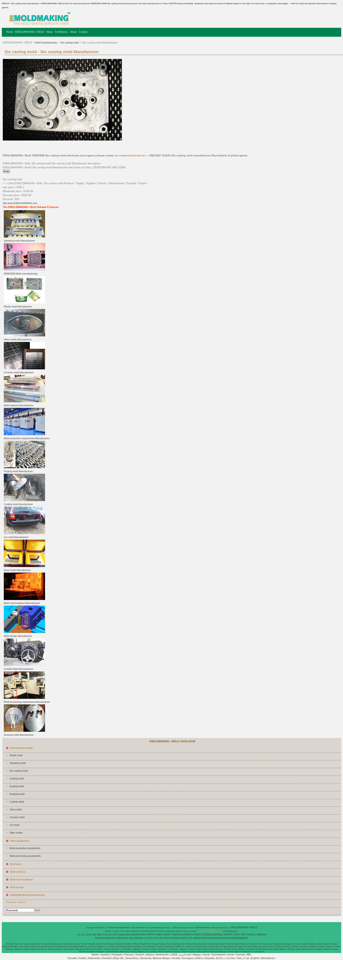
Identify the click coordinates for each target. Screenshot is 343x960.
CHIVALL (251, 934)
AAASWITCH (187, 934)
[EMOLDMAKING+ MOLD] (38, 25)
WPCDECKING (210, 938)
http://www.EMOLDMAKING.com (20, 203)
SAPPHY (228, 934)
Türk (238, 958)
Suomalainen (218, 954)
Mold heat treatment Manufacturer (22, 603)
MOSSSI (110, 938)
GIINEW (197, 938)
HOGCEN (100, 938)
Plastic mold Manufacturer (18, 306)
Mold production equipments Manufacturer (26, 438)
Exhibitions (61, 31)
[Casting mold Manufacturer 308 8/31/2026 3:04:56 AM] (24, 500)
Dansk (206, 954)
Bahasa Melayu (161, 958)
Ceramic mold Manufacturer (19, 372)
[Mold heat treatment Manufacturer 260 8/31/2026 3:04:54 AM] (24, 599)
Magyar (197, 954)
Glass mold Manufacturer (17, 570)
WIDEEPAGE (138, 934)
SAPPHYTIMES (154, 934)
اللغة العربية (185, 954)
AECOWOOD (136, 938)
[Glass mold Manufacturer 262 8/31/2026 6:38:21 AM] (24, 566)
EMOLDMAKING (214, 934)
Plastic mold (16, 755)
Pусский (72, 958)
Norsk (231, 954)
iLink (89, 934)
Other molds (16, 833)
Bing (127, 934)
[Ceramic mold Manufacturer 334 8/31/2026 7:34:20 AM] (24, 368)
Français (129, 954)
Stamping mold (18, 763)
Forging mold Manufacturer (18, 471)
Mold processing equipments (25, 856)
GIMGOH (261, 934)
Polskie (82, 958)
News (49, 31)
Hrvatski (176, 958)
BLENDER (225, 938)
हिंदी (249, 954)
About (73, 31)
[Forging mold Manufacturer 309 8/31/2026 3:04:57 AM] (24, 467)
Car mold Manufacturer (16, 537)
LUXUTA (157, 938)
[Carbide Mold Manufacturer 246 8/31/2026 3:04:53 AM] (24, 665)
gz (107, 934)
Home (9, 31)
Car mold (14, 825)
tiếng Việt (118, 958)
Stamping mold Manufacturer (19, 241)
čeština (199, 958)
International (267, 958)
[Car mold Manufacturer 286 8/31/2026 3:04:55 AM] (24, 533)
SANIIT (167, 934)
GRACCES (186, 938)
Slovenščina (131, 958)
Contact (83, 31)
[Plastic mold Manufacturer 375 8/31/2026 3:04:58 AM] (24, 302)
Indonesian (94, 958)
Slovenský (145, 958)
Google (121, 934)
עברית (246, 958)
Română (106, 958)
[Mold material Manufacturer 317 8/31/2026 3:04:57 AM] (24, 401)
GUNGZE (175, 938)
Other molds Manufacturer (18, 339)
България (187, 958)
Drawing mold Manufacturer (19, 735)
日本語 (173, 954)
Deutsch (139, 954)
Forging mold (17, 786)
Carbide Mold (17, 802)
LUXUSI (148, 938)
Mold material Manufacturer (18, 405)
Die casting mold (69, 42)
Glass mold (16, 809)
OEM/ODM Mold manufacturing (20, 273)
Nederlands (162, 954)
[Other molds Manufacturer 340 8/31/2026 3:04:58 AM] (24, 335)
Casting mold (17, 778)
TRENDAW (122, 938)
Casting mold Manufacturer (18, 504)
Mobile (95, 954)
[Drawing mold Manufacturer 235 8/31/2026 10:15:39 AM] (24, 731)
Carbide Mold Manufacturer (18, 669)
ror (110, 934)
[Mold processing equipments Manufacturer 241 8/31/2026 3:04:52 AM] (24, 698)
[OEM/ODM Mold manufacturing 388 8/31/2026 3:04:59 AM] (24, 270)
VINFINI (175, 934)
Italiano (150, 954)
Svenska (240, 954)
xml (114, 934)
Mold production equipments (25, 848)
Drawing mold (17, 794)
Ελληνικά (209, 958)
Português (116, 954)
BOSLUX (200, 934)
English (255, 958)
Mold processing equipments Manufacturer (27, 702)
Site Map (97, 934)
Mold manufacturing (46, 42)
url (103, 934)
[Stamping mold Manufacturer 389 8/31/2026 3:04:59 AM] (24, 237)
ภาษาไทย (230, 958)
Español (105, 954)
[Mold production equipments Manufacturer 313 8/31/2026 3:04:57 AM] (24, 434)
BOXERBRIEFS (239, 938)
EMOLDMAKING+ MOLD (29, 31)
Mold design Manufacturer (18, 636)
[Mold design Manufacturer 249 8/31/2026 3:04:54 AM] (24, 632)
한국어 (219, 958)
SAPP (166, 938)
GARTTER (239, 934)
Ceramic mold (17, 817)
